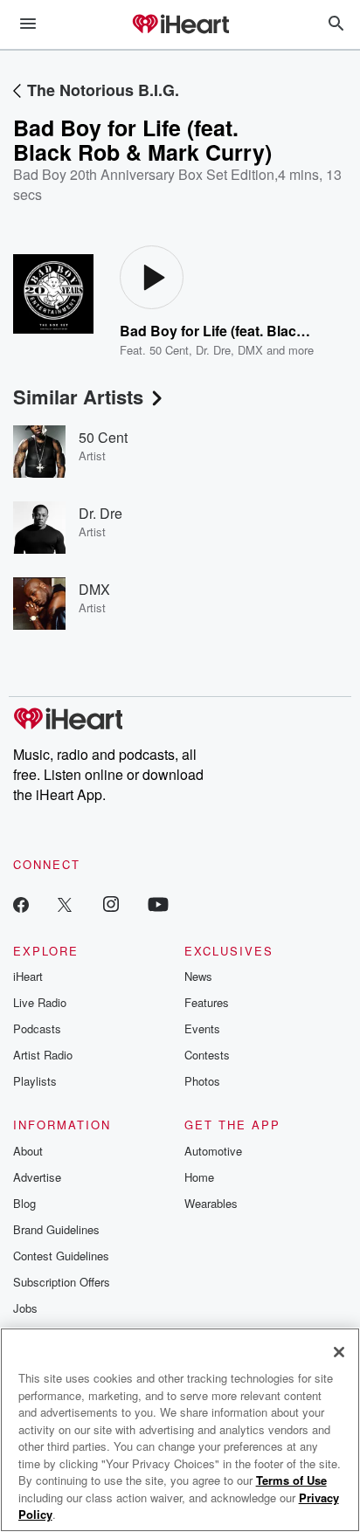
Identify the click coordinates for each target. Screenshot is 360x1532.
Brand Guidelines (56, 1229)
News (198, 976)
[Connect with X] (65, 903)
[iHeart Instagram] (111, 903)
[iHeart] (180, 25)
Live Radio (39, 1002)
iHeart (28, 976)
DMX (250, 350)
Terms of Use (291, 1480)
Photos (202, 1081)
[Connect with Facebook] (21, 903)
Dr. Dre (213, 350)
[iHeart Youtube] (158, 903)
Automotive (213, 1150)
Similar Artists (78, 397)
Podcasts (37, 1028)
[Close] (339, 1352)
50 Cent (169, 350)
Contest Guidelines (61, 1255)
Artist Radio (43, 1054)
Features (206, 1002)
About (28, 1150)
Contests (207, 1054)
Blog (24, 1203)
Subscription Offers (61, 1281)
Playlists (35, 1081)
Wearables (211, 1203)
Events (202, 1028)
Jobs (25, 1308)
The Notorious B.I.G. (103, 90)
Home (199, 1177)
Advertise (37, 1177)
